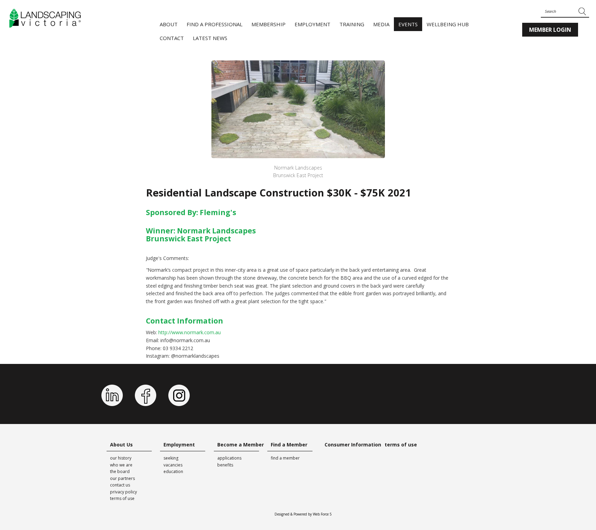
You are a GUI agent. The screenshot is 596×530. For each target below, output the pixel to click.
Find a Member (289, 444)
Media (381, 24)
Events (408, 24)
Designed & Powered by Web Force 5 (303, 514)
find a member (285, 458)
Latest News (210, 38)
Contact (172, 38)
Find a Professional (214, 24)
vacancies (172, 465)
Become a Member (240, 444)
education (173, 471)
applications (229, 458)
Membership (268, 24)
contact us (120, 485)
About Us (121, 444)
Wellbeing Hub (448, 24)
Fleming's (218, 212)
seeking (170, 458)
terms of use (122, 498)
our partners (122, 478)
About (169, 24)
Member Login (550, 29)
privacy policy (123, 492)
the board (120, 471)
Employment (312, 24)
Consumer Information (353, 444)
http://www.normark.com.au (189, 332)
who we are (121, 465)
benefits (225, 465)
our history (120, 458)
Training (351, 24)
